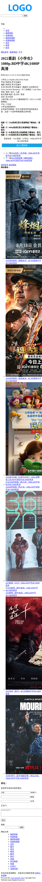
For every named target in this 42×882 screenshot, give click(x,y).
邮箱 (32, 797)
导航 (3, 24)
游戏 (12, 859)
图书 (12, 854)
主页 (32, 801)
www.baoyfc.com (17, 878)
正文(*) (4, 806)
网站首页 (4, 52)
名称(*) (33, 792)
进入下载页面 (22, 145)
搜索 (25, 16)
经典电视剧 (10, 40)
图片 (12, 847)
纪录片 (13, 866)
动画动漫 (14, 869)
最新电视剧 (10, 38)
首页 (7, 31)
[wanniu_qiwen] (19, 13)
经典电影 (9, 35)
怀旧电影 (14, 861)
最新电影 (9, 33)
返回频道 (12, 165)
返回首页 (4, 165)
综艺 (7, 43)
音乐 (12, 849)
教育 (7, 45)
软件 (7, 48)
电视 (12, 864)
